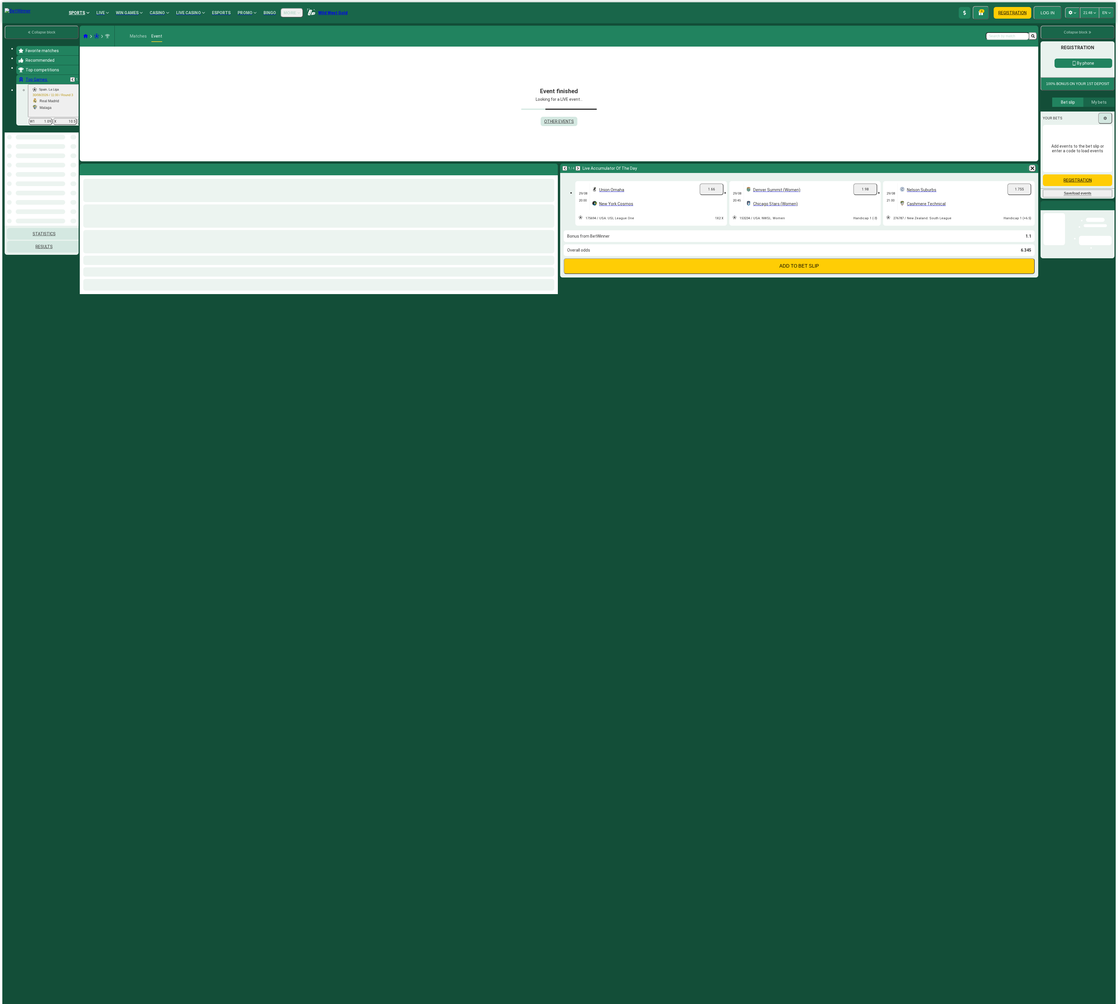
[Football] (96, 36)
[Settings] (1105, 118)
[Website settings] (1072, 12)
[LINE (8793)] (85, 36)
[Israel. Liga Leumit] (107, 36)
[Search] (1033, 36)
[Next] (578, 168)
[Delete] (1032, 168)
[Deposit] (964, 13)
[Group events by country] (73, 162)
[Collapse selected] (66, 162)
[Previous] (72, 79)
